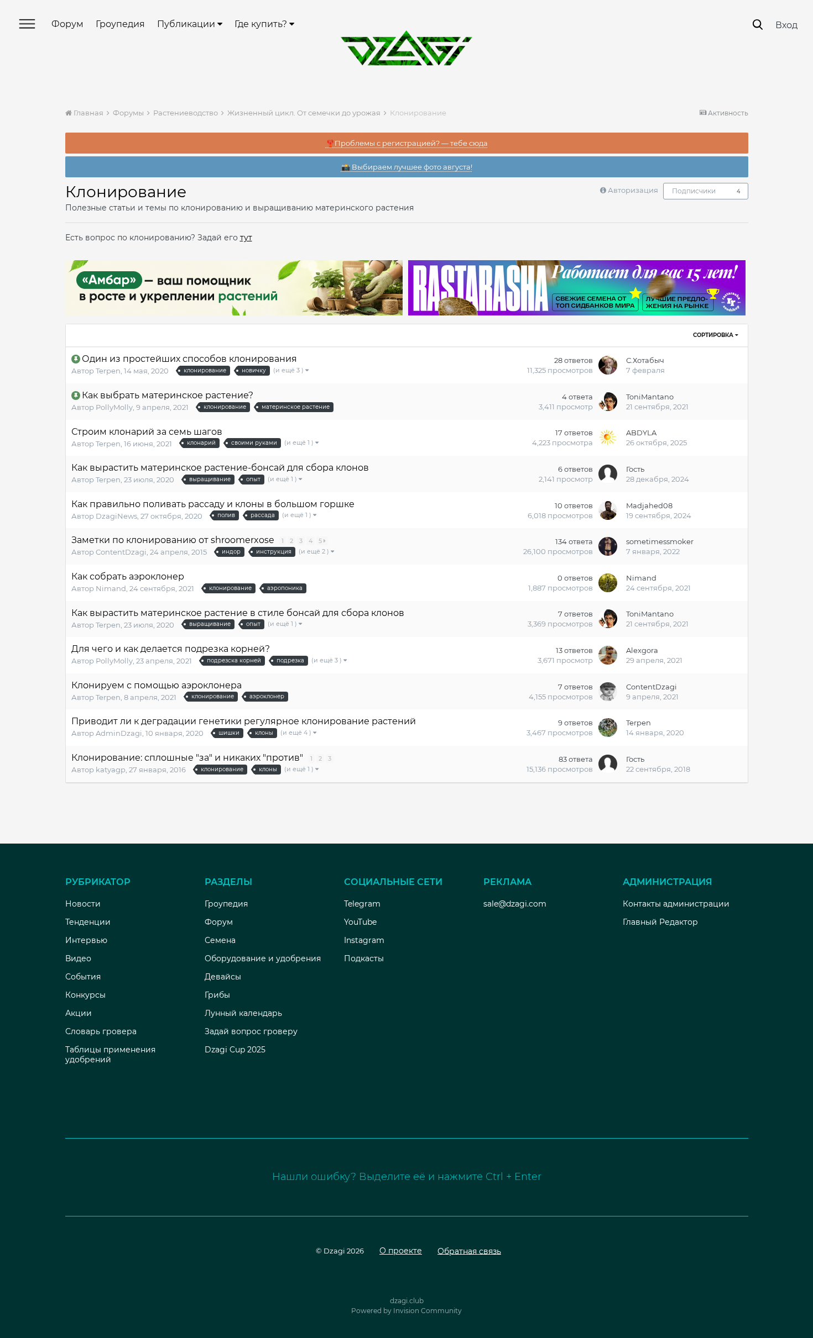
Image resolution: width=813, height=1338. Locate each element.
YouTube (360, 922)
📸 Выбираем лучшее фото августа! (406, 166)
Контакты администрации (676, 904)
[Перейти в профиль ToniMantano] (607, 401)
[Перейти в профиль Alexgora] (607, 655)
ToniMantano (650, 396)
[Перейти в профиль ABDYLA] (607, 437)
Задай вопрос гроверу (251, 1031)
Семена (220, 940)
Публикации (187, 24)
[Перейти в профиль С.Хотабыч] (607, 365)
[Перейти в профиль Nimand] (607, 582)
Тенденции (88, 922)
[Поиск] (758, 24)
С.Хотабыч (645, 360)
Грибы (217, 995)
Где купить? (261, 24)
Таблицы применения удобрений (110, 1055)
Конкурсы (85, 995)
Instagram (364, 940)
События (83, 977)
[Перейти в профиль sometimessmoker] (607, 546)
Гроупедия (120, 24)
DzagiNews (116, 516)
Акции (78, 1013)
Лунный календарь (243, 1013)
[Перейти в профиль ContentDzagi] (607, 691)
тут (246, 238)
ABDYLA (641, 432)
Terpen (108, 370)
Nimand (111, 588)
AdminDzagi (119, 733)
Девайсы (223, 977)
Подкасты (364, 958)
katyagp (111, 769)
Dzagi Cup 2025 (235, 1050)
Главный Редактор (660, 922)
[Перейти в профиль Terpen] (607, 727)
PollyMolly (114, 407)
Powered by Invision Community (406, 1311)
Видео (78, 958)
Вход (786, 25)
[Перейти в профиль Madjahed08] (607, 510)
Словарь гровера (101, 1031)
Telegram (362, 904)
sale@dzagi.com (514, 904)
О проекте (400, 1251)
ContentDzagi (121, 551)
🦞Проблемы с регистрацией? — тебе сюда (407, 143)
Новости (83, 904)
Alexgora (642, 650)
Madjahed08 (649, 505)
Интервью (86, 940)
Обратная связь (469, 1251)
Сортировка (714, 335)
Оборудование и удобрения (263, 958)
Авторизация (633, 190)
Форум (67, 24)
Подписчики (694, 191)
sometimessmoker (660, 541)
